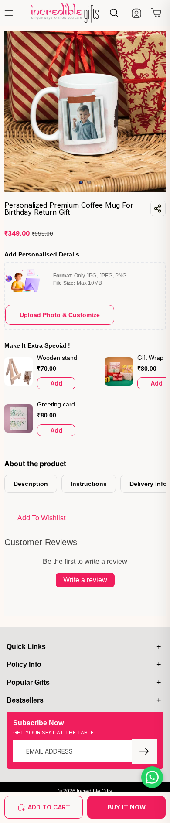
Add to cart (49, 807)
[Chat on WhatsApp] (152, 777)
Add (56, 383)
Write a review (85, 580)
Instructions (89, 483)
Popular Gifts (28, 682)
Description (31, 483)
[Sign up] (144, 751)
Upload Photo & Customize (60, 314)
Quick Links (26, 646)
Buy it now (127, 807)
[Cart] (156, 14)
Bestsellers (25, 700)
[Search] (114, 13)
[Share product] (158, 208)
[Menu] (10, 13)
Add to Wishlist (41, 518)
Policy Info (24, 664)
